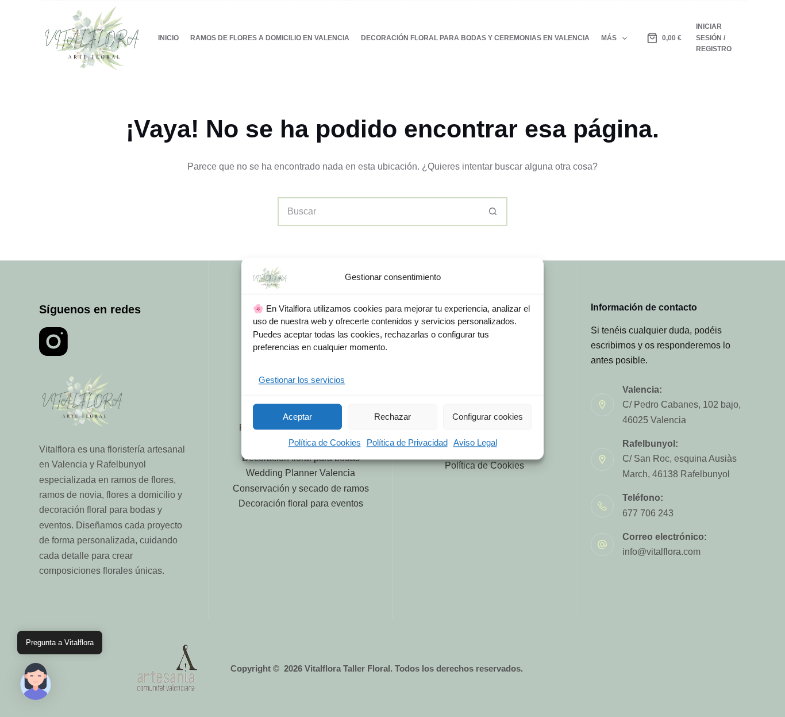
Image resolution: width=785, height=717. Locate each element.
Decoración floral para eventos (300, 503)
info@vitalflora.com (661, 552)
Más (609, 38)
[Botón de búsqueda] (493, 211)
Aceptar (297, 416)
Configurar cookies (487, 416)
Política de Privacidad (407, 443)
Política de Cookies (324, 443)
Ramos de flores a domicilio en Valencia (269, 38)
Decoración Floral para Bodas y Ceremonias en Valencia (475, 38)
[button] (35, 681)
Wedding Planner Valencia (300, 473)
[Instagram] (53, 341)
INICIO (168, 38)
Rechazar (392, 416)
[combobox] (379, 211)
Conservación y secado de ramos (301, 488)
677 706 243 (648, 513)
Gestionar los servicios (302, 380)
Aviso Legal (475, 443)
